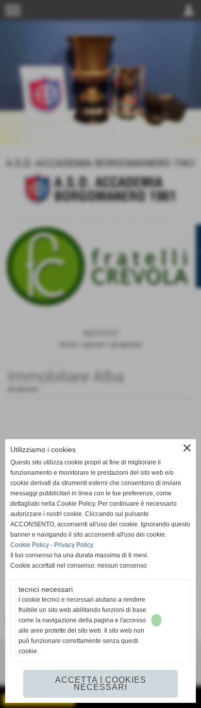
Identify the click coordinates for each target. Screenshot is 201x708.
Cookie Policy (29, 545)
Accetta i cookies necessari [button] (100, 683)
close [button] (187, 448)
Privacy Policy (73, 545)
